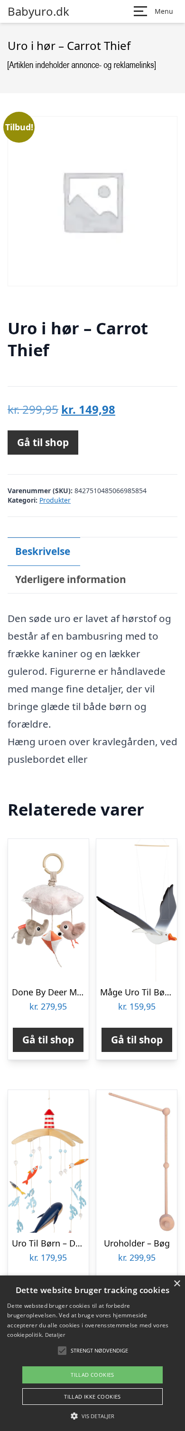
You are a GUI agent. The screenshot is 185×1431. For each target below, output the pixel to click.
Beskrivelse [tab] (42, 551)
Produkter (55, 500)
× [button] (176, 1283)
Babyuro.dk (38, 11)
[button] (92, 1416)
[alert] (92, 1353)
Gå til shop (43, 442)
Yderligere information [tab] (70, 579)
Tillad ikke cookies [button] (92, 1396)
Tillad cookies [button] (92, 1374)
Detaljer (55, 1334)
